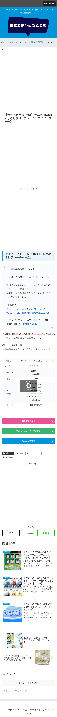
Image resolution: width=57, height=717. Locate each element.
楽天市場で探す (28, 421)
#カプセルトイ (38, 309)
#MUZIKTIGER (13, 313)
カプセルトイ (10, 457)
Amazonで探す (28, 441)
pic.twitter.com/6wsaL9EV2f (35, 313)
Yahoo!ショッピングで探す (28, 431)
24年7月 (22, 453)
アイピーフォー (35, 453)
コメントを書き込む (28, 683)
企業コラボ (9, 453)
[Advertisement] (28, 80)
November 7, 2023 (28, 324)
